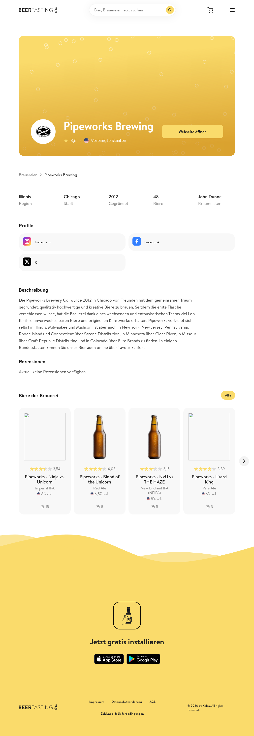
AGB (153, 702)
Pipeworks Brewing (60, 174)
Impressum (96, 702)
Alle (228, 395)
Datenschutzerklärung (127, 702)
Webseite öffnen (193, 131)
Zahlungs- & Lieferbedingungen (122, 714)
